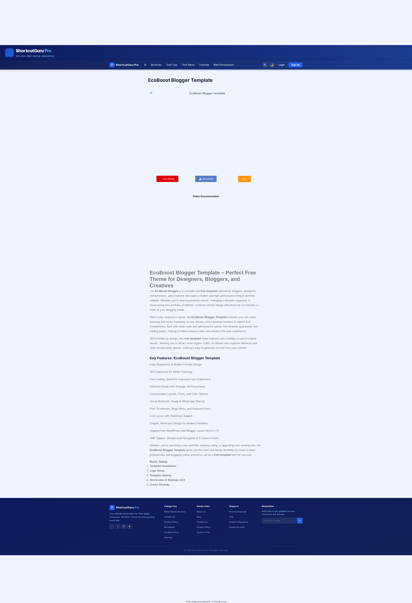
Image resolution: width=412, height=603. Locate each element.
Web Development (224, 65)
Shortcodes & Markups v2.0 (167, 480)
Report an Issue (237, 527)
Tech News (188, 65)
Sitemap (168, 537)
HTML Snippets (192, 601)
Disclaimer (169, 527)
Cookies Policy (171, 532)
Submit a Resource (238, 522)
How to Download (238, 511)
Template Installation (163, 466)
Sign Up (295, 65)
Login (281, 65)
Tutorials (204, 65)
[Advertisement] (96, 22)
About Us (201, 511)
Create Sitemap (159, 484)
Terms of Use (203, 532)
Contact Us (169, 517)
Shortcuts (156, 65)
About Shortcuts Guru (174, 511)
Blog (199, 517)
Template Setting (160, 475)
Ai (145, 65)
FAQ (231, 517)
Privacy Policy (171, 522)
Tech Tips (171, 65)
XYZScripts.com (219, 601)
